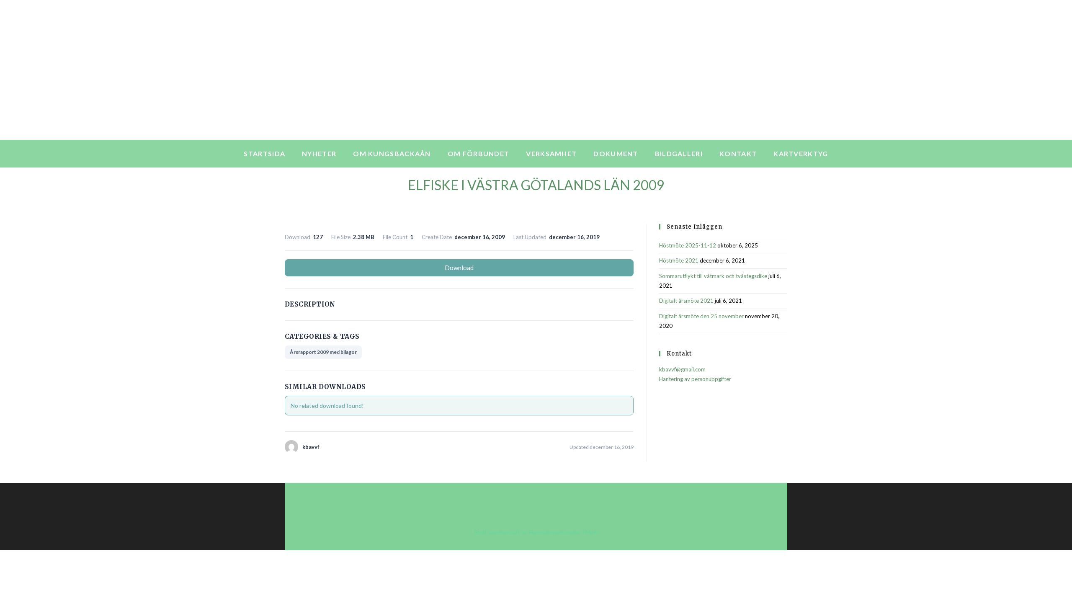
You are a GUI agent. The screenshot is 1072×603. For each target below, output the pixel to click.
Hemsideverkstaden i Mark (563, 532)
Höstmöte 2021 (678, 260)
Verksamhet (551, 153)
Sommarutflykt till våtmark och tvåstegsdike (713, 276)
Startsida (264, 153)
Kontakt (738, 153)
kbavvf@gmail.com (682, 369)
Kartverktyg (800, 153)
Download (459, 267)
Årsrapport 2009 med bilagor (323, 352)
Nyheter (319, 153)
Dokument (615, 153)
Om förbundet (479, 153)
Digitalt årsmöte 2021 (686, 300)
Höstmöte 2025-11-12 (687, 245)
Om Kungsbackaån (392, 153)
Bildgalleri (679, 153)
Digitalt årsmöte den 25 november (701, 316)
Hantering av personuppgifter (695, 379)
